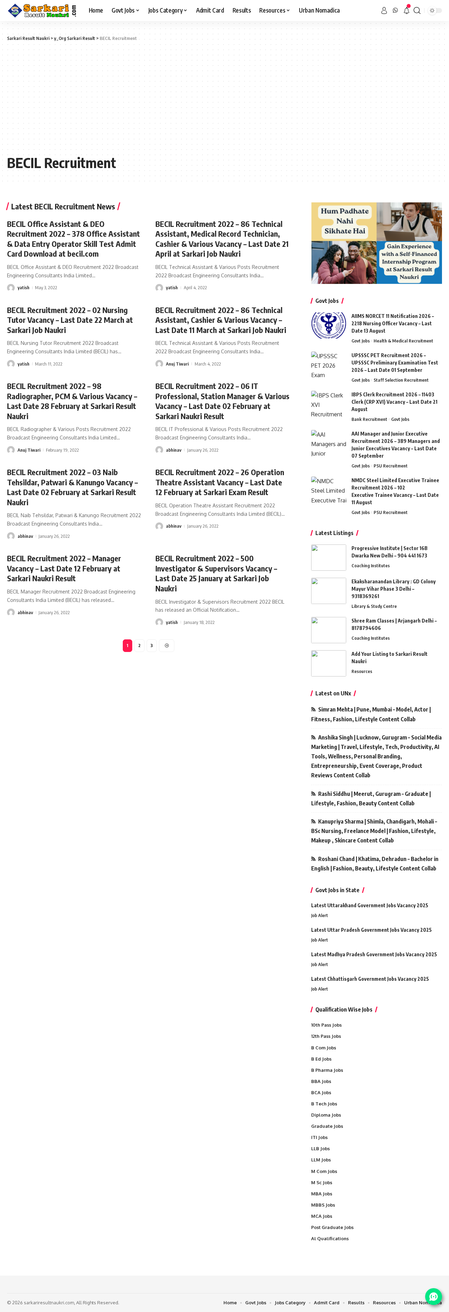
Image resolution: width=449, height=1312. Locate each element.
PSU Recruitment (391, 465)
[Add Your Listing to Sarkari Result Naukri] (328, 663)
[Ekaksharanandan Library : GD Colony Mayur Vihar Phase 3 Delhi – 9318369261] (328, 591)
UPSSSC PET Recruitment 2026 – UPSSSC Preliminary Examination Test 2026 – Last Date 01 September (394, 362)
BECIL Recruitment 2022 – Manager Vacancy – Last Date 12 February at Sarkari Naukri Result (64, 568)
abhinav (173, 450)
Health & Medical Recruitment (403, 340)
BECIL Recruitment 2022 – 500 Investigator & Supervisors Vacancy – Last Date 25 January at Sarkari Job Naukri (216, 573)
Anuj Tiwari (177, 364)
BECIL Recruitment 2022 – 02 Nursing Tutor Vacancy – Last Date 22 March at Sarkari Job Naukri (70, 320)
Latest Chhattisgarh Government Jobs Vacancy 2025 (370, 979)
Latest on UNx (333, 693)
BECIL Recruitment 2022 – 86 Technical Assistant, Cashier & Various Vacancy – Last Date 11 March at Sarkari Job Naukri (220, 320)
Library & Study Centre (374, 606)
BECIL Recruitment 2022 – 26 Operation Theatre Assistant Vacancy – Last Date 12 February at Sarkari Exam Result (219, 482)
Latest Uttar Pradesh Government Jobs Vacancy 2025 (371, 930)
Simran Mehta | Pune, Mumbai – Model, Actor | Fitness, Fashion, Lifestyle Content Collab (371, 714)
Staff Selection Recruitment (401, 380)
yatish (23, 287)
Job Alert (319, 915)
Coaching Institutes (370, 565)
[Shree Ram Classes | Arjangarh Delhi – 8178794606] (328, 630)
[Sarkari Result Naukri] (42, 11)
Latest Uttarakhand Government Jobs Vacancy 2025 (369, 905)
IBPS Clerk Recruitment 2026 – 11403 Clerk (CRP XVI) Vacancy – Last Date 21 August (394, 401)
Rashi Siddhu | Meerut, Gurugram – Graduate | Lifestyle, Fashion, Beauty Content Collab (371, 798)
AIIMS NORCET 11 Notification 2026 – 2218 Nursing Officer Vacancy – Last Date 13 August (392, 323)
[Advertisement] (224, 98)
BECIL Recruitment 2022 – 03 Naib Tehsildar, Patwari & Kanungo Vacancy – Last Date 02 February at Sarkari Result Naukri (72, 487)
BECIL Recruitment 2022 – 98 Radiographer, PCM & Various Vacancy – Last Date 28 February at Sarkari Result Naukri (72, 401)
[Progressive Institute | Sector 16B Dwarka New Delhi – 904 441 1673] (328, 557)
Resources (361, 671)
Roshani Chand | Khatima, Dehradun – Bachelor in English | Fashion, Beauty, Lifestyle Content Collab (374, 863)
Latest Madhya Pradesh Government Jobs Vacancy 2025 (374, 954)
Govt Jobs (360, 340)
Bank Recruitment (369, 419)
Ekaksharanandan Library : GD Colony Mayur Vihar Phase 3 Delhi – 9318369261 (393, 588)
